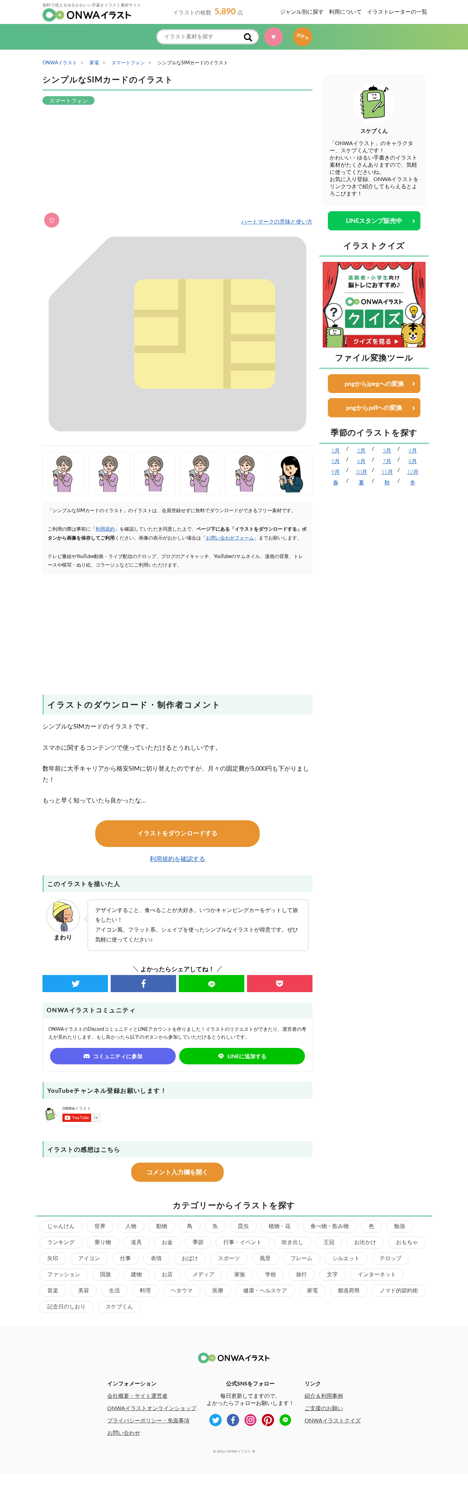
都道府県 (349, 1290)
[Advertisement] (177, 159)
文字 (332, 1274)
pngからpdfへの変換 (374, 408)
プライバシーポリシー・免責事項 (148, 1420)
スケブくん (119, 1306)
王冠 (328, 1242)
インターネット (377, 1274)
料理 (145, 1290)
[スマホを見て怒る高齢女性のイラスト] (63, 473)
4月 (412, 451)
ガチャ (300, 36)
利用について (345, 12)
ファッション (63, 1274)
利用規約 (105, 529)
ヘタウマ (182, 1290)
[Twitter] (75, 983)
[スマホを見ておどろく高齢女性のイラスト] (109, 473)
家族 (239, 1274)
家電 (312, 1290)
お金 (167, 1242)
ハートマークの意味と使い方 (276, 222)
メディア (203, 1274)
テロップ (391, 1258)
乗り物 (103, 1242)
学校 (270, 1274)
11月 (387, 472)
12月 (413, 472)
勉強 (399, 1226)
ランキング (61, 1242)
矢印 (52, 1258)
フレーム (301, 1258)
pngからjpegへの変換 (374, 384)
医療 (217, 1290)
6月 (361, 461)
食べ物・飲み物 (329, 1226)
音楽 (52, 1290)
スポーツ (229, 1258)
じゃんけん (61, 1226)
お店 (167, 1274)
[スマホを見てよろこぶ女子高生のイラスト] (291, 473)
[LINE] (211, 983)
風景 (265, 1258)
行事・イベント (242, 1242)
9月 (335, 472)
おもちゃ (407, 1242)
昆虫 (243, 1226)
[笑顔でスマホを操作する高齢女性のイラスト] (200, 473)
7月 (387, 461)
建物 (136, 1274)
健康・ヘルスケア (265, 1290)
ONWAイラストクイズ (333, 1420)
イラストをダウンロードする (177, 834)
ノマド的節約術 (399, 1290)
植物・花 (280, 1226)
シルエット (346, 1258)
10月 (361, 472)
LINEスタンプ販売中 (374, 221)
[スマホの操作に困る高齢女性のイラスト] (154, 473)
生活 (114, 1290)
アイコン (89, 1258)
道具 (136, 1242)
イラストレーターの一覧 (397, 12)
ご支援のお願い (324, 1408)
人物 (130, 1226)
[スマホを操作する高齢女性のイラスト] (246, 473)
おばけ (190, 1258)
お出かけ (365, 1242)
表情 (156, 1258)
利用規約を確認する (177, 859)
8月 (412, 461)
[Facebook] (143, 983)
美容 (83, 1290)
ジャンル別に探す (302, 12)
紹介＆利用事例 (324, 1396)
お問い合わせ (123, 1433)
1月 (335, 451)
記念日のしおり (66, 1306)
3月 (387, 451)
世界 (100, 1226)
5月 (335, 461)
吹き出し (293, 1242)
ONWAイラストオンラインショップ (151, 1408)
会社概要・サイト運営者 (137, 1396)
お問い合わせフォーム (230, 538)
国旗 (105, 1274)
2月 (361, 451)
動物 (161, 1226)
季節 (198, 1242)
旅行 (301, 1274)
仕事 (125, 1258)
